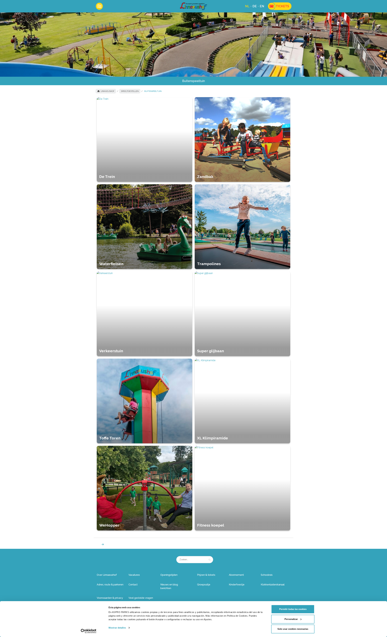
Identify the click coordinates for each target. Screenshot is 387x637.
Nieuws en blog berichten (169, 586)
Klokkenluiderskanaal (273, 584)
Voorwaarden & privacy (110, 597)
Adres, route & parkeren (110, 584)
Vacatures (134, 574)
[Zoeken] (209, 559)
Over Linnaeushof (107, 574)
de (254, 6)
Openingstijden (168, 574)
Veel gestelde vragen (140, 597)
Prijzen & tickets (206, 574)
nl (247, 6)
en (262, 6)
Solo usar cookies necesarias (292, 629)
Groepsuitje (203, 584)
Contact (133, 584)
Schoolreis (267, 574)
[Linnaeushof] (193, 6)
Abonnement (236, 574)
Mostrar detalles (117, 627)
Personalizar (291, 619)
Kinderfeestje (236, 584)
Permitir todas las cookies (293, 609)
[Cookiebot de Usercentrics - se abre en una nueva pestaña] (88, 631)
